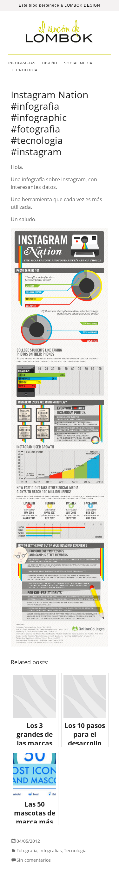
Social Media (78, 63)
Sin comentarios (34, 860)
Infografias (22, 63)
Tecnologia (75, 850)
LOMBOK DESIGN (82, 5)
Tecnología (24, 70)
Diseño (49, 63)
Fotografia (27, 850)
